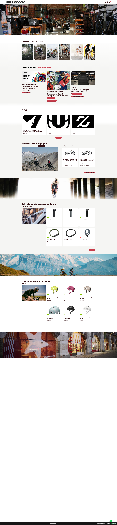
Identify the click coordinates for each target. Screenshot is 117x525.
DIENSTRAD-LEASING (72, 2)
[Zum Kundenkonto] (107, 2)
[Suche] (105, 2)
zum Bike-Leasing (51, 98)
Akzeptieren (114, 523)
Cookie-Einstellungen (101, 523)
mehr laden (59, 137)
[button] (116, 20)
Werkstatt (95, 2)
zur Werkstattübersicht (77, 93)
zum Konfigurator (27, 92)
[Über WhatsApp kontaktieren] (111, 521)
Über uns (101, 2)
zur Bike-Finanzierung (52, 100)
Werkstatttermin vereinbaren (78, 96)
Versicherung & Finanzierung (84, 2)
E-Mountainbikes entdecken (89, 172)
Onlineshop (63, 2)
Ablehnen (108, 523)
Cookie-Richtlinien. (53, 523)
